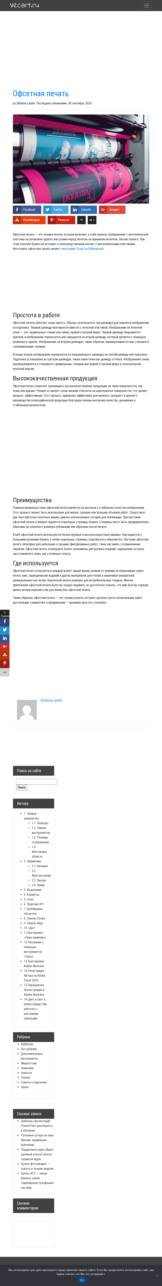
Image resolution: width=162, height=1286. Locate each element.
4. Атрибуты (31, 894)
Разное (25, 1077)
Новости (26, 1073)
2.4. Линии (38, 885)
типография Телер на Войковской (82, 249)
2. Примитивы (32, 861)
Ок (82, 1280)
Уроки (24, 1087)
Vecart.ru (24, 5)
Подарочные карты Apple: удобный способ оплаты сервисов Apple (37, 1154)
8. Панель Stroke (34, 918)
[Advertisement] (81, 43)
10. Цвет (29, 928)
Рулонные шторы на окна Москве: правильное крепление (37, 1140)
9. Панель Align (33, 923)
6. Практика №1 (34, 904)
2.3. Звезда (39, 880)
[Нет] (157, 1275)
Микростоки (29, 1063)
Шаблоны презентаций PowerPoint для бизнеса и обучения (36, 1125)
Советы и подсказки (34, 1082)
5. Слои (28, 899)
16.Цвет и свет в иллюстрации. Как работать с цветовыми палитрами (35, 1008)
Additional (27, 1044)
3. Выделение (32, 890)
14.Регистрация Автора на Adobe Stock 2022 (34, 975)
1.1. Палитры (40, 823)
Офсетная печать (41, 93)
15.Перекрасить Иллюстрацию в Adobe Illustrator (34, 989)
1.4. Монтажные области (39, 851)
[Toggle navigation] (146, 6)
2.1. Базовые (40, 866)
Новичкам (27, 1068)
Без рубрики (29, 1049)
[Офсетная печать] (81, 159)
